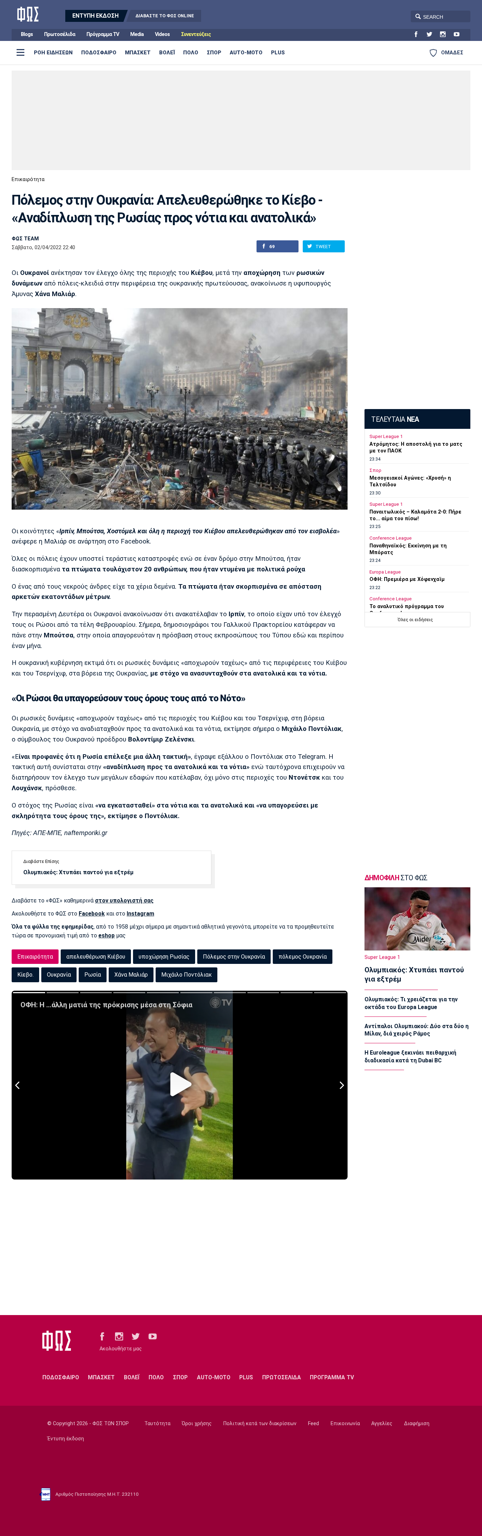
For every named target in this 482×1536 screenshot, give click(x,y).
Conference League (390, 538)
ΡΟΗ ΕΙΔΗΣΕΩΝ (53, 52)
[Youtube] (459, 34)
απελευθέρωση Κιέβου (95, 956)
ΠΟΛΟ (190, 52)
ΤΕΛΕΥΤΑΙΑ (395, 419)
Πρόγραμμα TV (102, 34)
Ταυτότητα (157, 1424)
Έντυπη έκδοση (65, 1439)
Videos (162, 34)
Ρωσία (92, 974)
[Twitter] (432, 34)
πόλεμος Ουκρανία (302, 956)
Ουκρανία (59, 974)
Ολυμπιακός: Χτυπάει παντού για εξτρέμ (78, 872)
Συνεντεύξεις (196, 34)
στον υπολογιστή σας (124, 900)
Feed (313, 1424)
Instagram (140, 913)
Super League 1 (386, 436)
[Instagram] (445, 34)
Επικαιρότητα (28, 179)
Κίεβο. (25, 974)
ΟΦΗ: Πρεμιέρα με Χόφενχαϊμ (407, 579)
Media (137, 34)
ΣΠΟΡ (214, 52)
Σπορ (375, 470)
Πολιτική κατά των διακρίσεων (259, 1424)
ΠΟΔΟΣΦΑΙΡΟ (98, 52)
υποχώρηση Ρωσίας (164, 956)
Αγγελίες (381, 1424)
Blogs (27, 34)
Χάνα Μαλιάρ (131, 974)
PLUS (278, 52)
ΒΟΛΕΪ (167, 52)
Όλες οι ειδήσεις (415, 619)
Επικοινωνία (345, 1424)
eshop (106, 935)
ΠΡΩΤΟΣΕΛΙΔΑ (281, 1377)
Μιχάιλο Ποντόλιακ (186, 974)
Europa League (385, 572)
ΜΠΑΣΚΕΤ (138, 52)
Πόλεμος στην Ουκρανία (234, 956)
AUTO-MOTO (246, 52)
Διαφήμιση (416, 1424)
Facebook (92, 913)
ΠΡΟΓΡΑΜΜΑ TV (332, 1377)
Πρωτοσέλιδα (59, 34)
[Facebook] (418, 34)
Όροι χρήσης (197, 1424)
